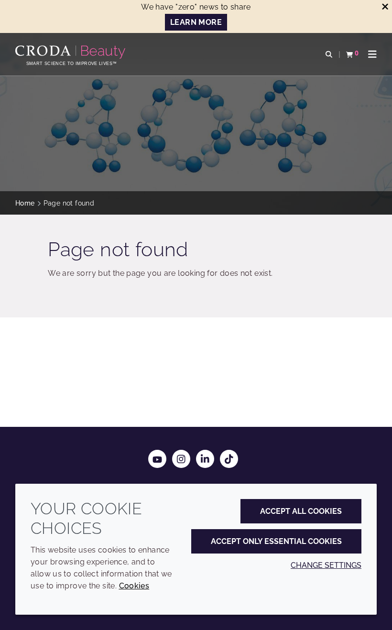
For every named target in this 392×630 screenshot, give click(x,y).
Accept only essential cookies (276, 541)
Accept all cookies (301, 511)
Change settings (326, 565)
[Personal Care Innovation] (71, 52)
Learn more (196, 22)
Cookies (134, 585)
